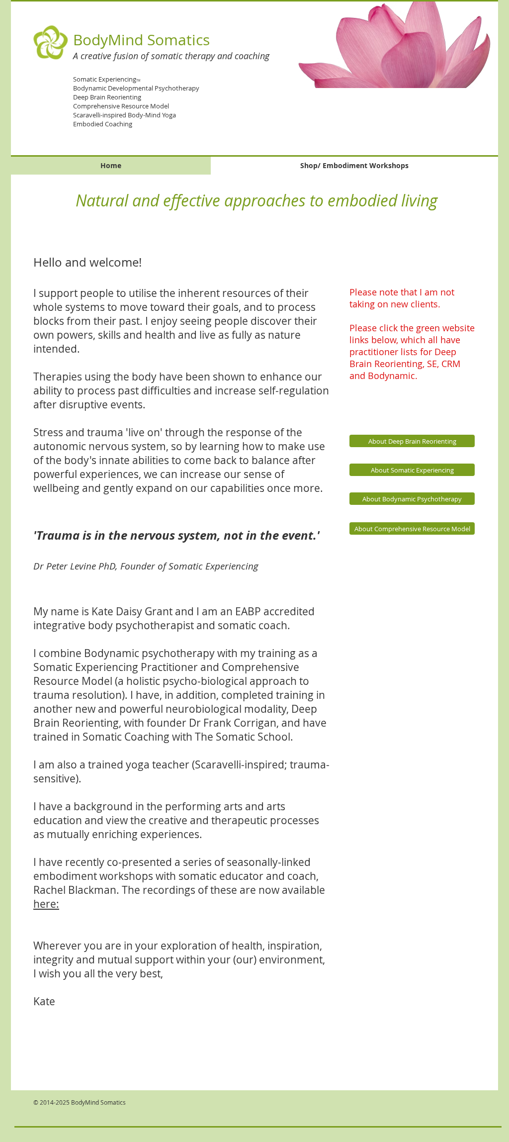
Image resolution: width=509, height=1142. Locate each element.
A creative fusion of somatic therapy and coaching (171, 56)
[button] (383, 44)
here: (46, 904)
